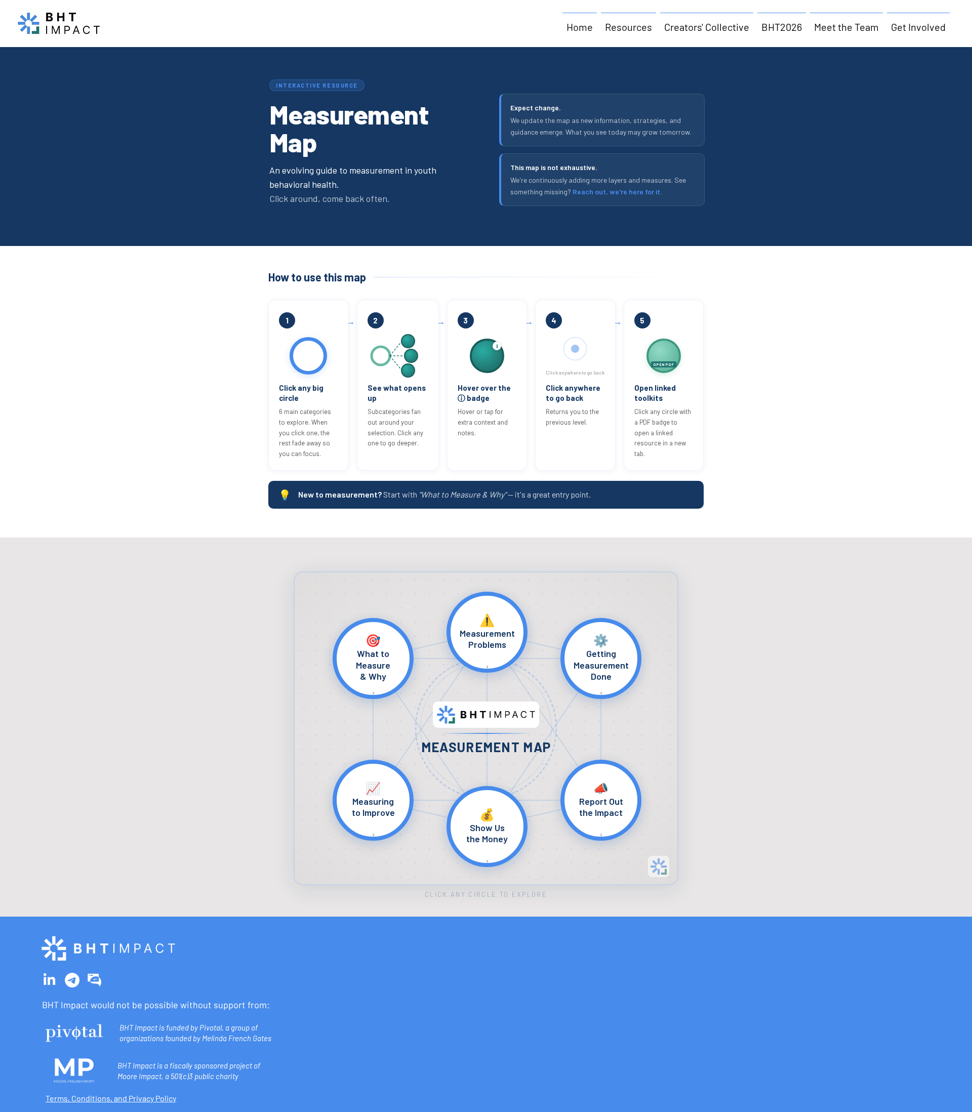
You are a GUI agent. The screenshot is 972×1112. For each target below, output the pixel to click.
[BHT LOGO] (95, 980)
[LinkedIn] (49, 980)
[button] (628, 22)
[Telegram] (72, 980)
